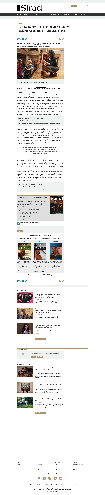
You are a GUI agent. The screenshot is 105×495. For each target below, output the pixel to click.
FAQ (77, 484)
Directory (40, 466)
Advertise (58, 467)
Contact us (58, 469)
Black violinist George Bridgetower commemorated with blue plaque (36, 120)
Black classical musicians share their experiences (30, 210)
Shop (79, 5)
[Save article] (63, 39)
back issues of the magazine (56, 238)
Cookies (73, 484)
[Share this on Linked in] (23, 39)
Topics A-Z (54, 484)
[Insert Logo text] (29, 10)
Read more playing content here (23, 219)
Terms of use (60, 484)
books (39, 238)
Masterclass (77, 469)
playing (31, 238)
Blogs (36, 323)
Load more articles (40, 339)
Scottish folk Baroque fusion (25, 216)
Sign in (47, 36)
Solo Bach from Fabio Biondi (25, 213)
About (39, 469)
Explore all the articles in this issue (35, 204)
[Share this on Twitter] (20, 39)
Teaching (40, 241)
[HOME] (18, 14)
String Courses (41, 467)
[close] (63, 36)
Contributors (39, 484)
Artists (39, 462)
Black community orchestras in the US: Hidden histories (33, 118)
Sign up (20, 231)
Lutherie (40, 464)
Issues (75, 462)
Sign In (84, 5)
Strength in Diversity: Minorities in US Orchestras (32, 184)
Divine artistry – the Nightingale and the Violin (48, 385)
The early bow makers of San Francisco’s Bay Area (30, 215)
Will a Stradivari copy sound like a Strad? (28, 212)
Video (36, 292)
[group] (83, 14)
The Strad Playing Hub (41, 92)
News (36, 308)
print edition (22, 90)
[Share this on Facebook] (18, 39)
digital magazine (57, 88)
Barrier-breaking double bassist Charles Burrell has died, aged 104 (48, 311)
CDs (44, 238)
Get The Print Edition (78, 464)
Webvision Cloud (55, 491)
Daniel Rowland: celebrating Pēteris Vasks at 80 (49, 399)
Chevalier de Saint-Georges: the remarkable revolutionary (34, 186)
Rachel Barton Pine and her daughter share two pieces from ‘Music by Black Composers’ (41, 123)
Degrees (19, 469)
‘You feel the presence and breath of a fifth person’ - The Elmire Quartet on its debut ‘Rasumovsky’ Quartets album (48, 296)
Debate (19, 466)
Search (87, 10)
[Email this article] (25, 39)
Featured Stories (27, 92)
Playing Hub (19, 23)
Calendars (55, 241)
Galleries (58, 462)
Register (66, 5)
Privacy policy (67, 484)
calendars (47, 238)
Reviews (58, 466)
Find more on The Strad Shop (40, 275)
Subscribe (73, 5)
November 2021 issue (41, 87)
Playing (24, 241)
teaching (35, 238)
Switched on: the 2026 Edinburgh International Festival (45, 369)
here (32, 88)
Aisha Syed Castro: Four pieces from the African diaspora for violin (47, 326)
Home (19, 462)
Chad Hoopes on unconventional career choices (29, 209)
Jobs (57, 464)
